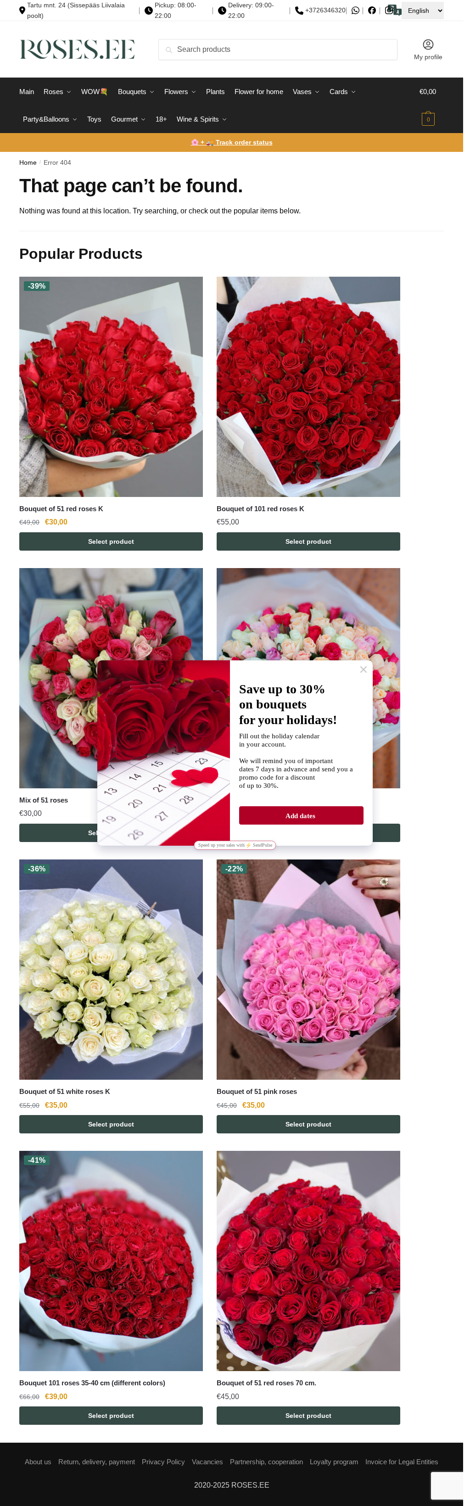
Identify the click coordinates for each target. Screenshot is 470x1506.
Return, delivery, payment (96, 1462)
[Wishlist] (189, 290)
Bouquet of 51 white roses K (64, 1091)
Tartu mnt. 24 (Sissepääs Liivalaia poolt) (76, 10)
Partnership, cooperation (266, 1462)
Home (28, 162)
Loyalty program (334, 1462)
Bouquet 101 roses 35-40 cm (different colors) (92, 1383)
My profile (428, 57)
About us (38, 1462)
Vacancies (207, 1462)
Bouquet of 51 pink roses (257, 1091)
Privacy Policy (163, 1462)
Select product (111, 541)
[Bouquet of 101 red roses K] (308, 387)
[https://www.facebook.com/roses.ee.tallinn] (372, 10)
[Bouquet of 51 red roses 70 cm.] (308, 1261)
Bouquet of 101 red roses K (260, 509)
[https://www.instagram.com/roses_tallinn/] (389, 10)
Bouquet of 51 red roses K (61, 509)
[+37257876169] (355, 10)
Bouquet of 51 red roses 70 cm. (266, 1383)
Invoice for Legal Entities (401, 1462)
